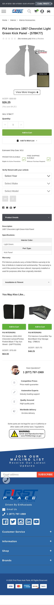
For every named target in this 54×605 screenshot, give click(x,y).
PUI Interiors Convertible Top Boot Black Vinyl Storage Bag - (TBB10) (40, 339)
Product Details (11, 217)
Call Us (6, 480)
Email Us (12, 509)
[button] (48, 11)
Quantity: (6, 119)
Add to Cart (14, 327)
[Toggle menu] (4, 11)
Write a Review (38, 39)
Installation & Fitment (14, 282)
